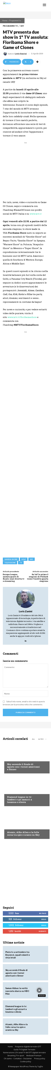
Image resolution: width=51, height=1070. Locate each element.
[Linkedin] (25, 640)
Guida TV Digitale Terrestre (24, 1049)
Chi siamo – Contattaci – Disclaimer (18, 1058)
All (33, 739)
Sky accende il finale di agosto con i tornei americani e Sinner (23, 767)
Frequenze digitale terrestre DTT (28, 1046)
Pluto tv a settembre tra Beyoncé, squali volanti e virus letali (17, 955)
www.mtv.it (36, 213)
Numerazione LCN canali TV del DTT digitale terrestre (24, 1052)
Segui (43, 919)
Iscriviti (42, 931)
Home (4, 20)
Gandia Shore (10, 559)
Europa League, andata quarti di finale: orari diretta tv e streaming (13, 577)
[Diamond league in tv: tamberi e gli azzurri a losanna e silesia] (25, 790)
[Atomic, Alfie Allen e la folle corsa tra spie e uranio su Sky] (25, 823)
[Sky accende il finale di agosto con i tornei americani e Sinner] (25, 758)
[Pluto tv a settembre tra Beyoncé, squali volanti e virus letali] (39, 954)
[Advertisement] (25, 169)
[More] (37, 62)
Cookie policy (25, 1061)
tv (21, 563)
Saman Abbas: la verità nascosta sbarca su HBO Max (17, 991)
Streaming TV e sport (15, 1055)
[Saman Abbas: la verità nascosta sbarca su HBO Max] (39, 990)
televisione (10, 563)
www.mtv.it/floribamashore (22, 317)
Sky (22, 26)
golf (23, 559)
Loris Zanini (21, 54)
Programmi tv (15, 20)
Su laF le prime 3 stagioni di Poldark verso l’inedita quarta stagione (37, 577)
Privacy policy (39, 1058)
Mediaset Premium (33, 1055)
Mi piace (42, 913)
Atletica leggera (15, 791)
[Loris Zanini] (6, 53)
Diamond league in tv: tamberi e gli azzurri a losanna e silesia (19, 799)
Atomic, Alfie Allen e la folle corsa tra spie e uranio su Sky (23, 833)
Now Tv (10, 759)
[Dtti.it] (19, 6)
